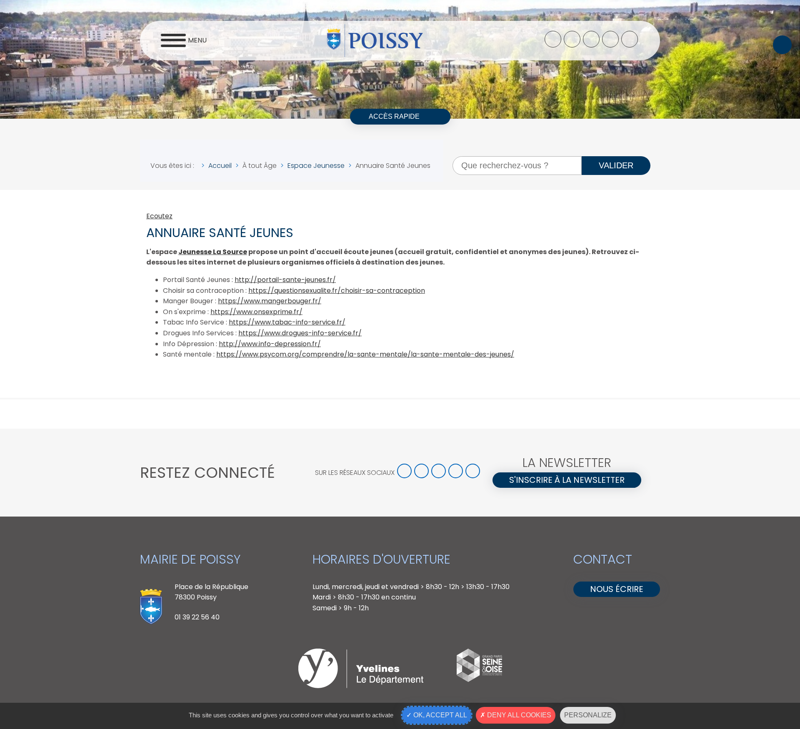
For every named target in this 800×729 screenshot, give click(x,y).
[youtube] (610, 39)
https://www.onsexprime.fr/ (256, 312)
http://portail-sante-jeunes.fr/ (285, 280)
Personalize (588, 715)
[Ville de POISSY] (375, 40)
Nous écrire (616, 589)
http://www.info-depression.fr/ (270, 344)
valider (616, 165)
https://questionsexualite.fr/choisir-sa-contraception (336, 290)
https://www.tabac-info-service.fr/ (287, 322)
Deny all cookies (518, 715)
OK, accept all (439, 715)
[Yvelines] (360, 686)
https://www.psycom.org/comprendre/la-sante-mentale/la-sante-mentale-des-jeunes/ (365, 354)
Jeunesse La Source (212, 252)
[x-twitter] (572, 39)
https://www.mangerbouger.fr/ (269, 301)
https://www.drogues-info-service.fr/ (300, 333)
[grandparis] (479, 679)
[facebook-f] (553, 39)
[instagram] (591, 39)
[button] (782, 44)
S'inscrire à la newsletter (567, 480)
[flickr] (629, 39)
